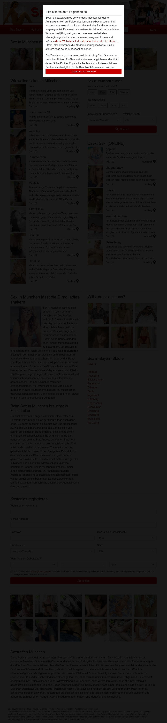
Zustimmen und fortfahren (83, 71)
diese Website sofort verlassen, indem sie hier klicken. (86, 41)
